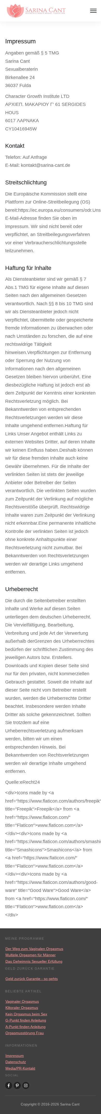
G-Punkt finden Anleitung (25, 1020)
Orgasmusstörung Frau (24, 1033)
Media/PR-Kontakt (20, 1068)
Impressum (14, 1056)
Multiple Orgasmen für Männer (30, 955)
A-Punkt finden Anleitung (25, 1027)
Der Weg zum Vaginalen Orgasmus (34, 949)
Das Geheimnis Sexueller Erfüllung (33, 961)
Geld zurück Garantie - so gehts (31, 979)
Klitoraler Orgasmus (21, 1008)
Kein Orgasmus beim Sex (26, 1014)
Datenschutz (15, 1062)
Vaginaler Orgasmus (22, 1001)
